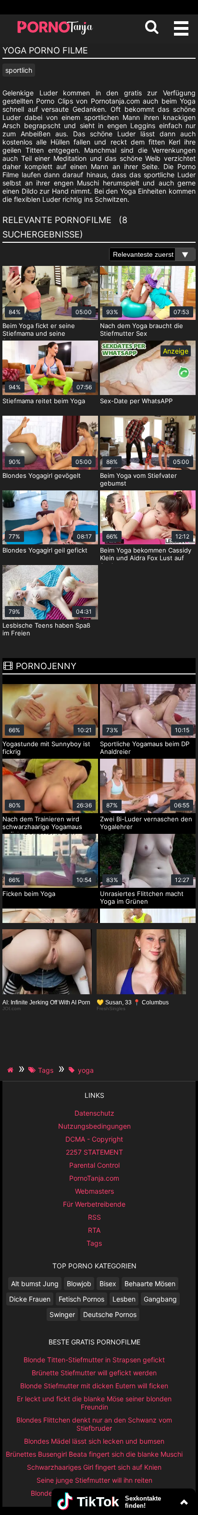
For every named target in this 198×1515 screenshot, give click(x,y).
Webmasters (94, 1191)
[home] (11, 1070)
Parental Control (94, 1165)
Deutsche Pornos (109, 1314)
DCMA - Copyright (94, 1139)
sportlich (18, 70)
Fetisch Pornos (81, 1299)
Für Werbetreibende (94, 1204)
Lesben (124, 1299)
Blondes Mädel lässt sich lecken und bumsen (94, 1441)
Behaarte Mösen (149, 1283)
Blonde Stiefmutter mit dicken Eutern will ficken (94, 1386)
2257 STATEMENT (94, 1152)
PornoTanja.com (94, 1178)
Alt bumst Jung (35, 1283)
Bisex (107, 1283)
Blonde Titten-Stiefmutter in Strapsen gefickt (94, 1360)
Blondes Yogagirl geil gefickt (44, 550)
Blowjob (79, 1283)
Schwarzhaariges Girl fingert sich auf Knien (94, 1467)
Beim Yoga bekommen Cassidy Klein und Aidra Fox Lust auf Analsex (145, 557)
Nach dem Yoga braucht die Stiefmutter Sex (141, 329)
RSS (94, 1217)
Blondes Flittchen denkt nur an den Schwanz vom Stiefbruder (94, 1424)
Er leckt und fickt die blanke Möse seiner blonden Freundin (94, 1403)
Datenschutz (94, 1113)
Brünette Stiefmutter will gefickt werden (94, 1373)
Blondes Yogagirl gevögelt (41, 475)
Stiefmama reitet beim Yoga (43, 401)
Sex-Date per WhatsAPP (136, 401)
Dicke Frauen (29, 1299)
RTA (94, 1230)
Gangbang (160, 1299)
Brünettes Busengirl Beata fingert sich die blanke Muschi (94, 1454)
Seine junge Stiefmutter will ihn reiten (94, 1480)
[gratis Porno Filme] (55, 33)
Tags (94, 1243)
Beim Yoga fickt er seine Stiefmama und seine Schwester (38, 333)
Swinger (62, 1314)
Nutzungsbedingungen (94, 1126)
